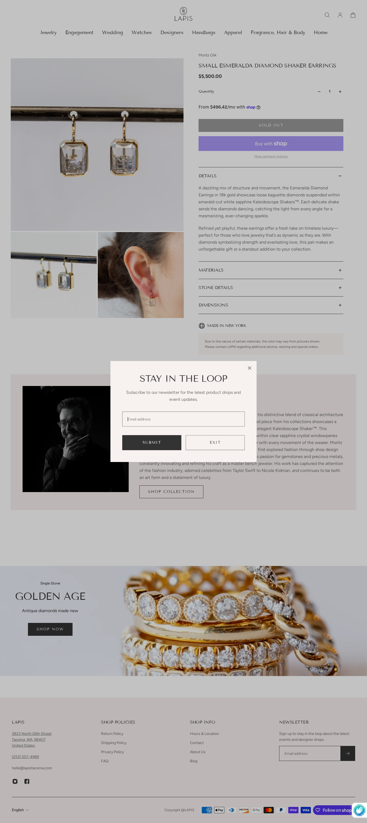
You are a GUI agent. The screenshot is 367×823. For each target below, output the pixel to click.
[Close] (249, 368)
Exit (215, 442)
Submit (152, 442)
